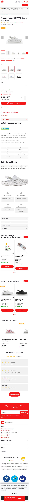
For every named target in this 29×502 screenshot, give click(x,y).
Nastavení (14, 493)
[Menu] (27, 2)
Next (27, 237)
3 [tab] (15, 272)
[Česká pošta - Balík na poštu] (6, 478)
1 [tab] (13, 272)
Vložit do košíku (15, 103)
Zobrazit (21, 268)
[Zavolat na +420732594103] (19, 2)
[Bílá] (4, 69)
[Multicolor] (19, 69)
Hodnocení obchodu (14, 353)
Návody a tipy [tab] (5, 218)
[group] (10, 336)
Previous (25, 237)
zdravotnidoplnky (5, 435)
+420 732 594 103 (6, 430)
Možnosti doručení (7, 94)
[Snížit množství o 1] (25, 99)
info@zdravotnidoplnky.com (8, 429)
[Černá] (19, 76)
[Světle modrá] (11, 76)
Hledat (25, 5)
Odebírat (23, 412)
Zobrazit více (14, 394)
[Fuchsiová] (4, 76)
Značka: (4, 115)
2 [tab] (14, 272)
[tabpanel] (7, 255)
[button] (9, 346)
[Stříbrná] (11, 69)
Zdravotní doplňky (6, 434)
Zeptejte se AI (10, 60)
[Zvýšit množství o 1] (25, 97)
